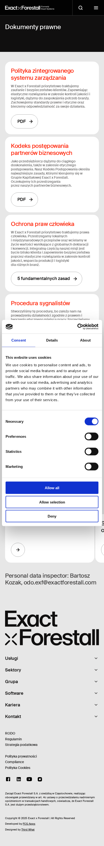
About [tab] (85, 340)
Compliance (14, 762)
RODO (10, 733)
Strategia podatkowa (21, 744)
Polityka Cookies (17, 768)
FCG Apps (29, 823)
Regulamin (13, 739)
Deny (52, 516)
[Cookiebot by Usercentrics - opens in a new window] (77, 327)
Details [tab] (52, 340)
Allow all (52, 488)
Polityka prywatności (21, 756)
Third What (28, 829)
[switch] (91, 436)
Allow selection (52, 502)
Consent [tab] (18, 340)
